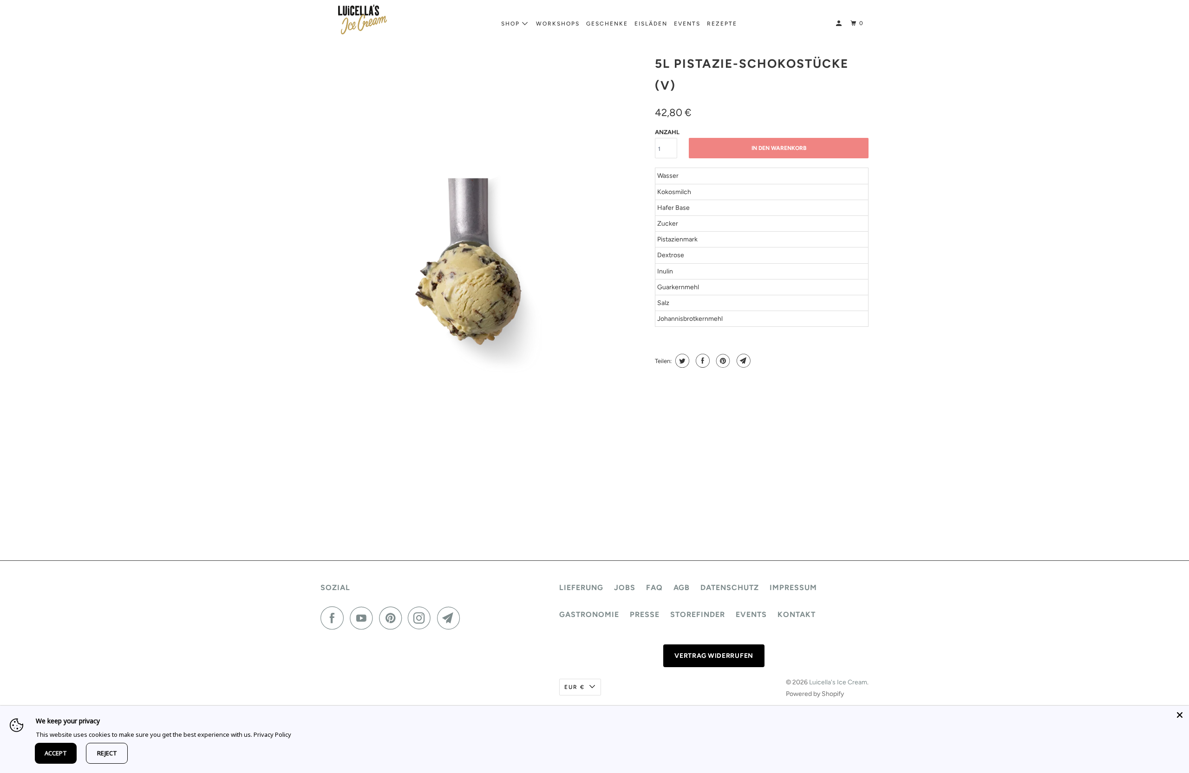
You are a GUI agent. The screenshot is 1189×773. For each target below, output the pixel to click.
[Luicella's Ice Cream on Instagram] (422, 618)
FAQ (654, 587)
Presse (645, 614)
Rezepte (722, 23)
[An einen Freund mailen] (742, 361)
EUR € (574, 687)
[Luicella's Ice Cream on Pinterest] (392, 618)
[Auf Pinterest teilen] (722, 361)
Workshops (558, 23)
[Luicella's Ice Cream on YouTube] (364, 618)
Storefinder (697, 614)
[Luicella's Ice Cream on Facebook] (334, 618)
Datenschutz (729, 587)
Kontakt (796, 614)
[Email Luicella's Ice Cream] (451, 618)
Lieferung (581, 587)
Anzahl (667, 132)
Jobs (624, 587)
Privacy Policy (272, 734)
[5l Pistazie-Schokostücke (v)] (483, 286)
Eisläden (650, 23)
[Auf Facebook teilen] (701, 361)
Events (687, 23)
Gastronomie (589, 614)
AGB (681, 587)
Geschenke (607, 23)
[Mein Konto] (839, 23)
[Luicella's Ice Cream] (362, 19)
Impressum (793, 587)
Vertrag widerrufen (713, 656)
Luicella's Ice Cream (838, 682)
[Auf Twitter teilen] (681, 361)
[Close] (1179, 715)
